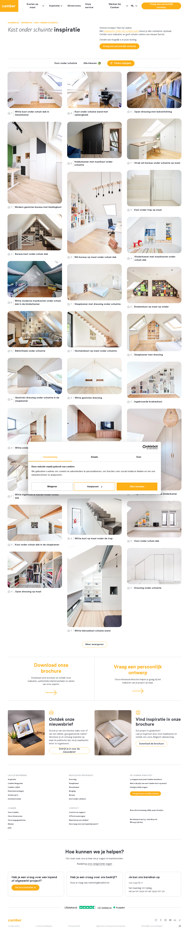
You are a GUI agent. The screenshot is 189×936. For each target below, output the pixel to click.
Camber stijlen (14, 787)
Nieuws (11, 824)
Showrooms (74, 6)
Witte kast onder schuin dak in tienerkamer (32, 113)
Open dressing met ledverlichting (153, 112)
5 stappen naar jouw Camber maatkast (146, 779)
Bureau (72, 795)
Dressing (72, 779)
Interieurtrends (14, 799)
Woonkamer (74, 787)
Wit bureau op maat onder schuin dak (95, 257)
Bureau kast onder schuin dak (31, 254)
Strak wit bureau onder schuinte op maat (157, 163)
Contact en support (77, 812)
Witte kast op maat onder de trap (94, 538)
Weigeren (52, 486)
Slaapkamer (74, 783)
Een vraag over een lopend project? (83, 824)
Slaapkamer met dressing (148, 355)
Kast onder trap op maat (148, 210)
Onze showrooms (15, 816)
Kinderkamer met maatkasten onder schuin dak (155, 258)
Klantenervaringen (16, 791)
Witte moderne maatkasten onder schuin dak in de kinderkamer (38, 302)
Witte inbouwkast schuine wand (93, 631)
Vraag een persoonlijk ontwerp (138, 669)
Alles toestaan (137, 486)
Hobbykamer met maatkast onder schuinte (93, 163)
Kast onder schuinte (77, 799)
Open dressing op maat (28, 591)
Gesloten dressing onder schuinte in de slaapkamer (37, 399)
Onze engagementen (17, 820)
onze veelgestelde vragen (99, 863)
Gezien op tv (13, 795)
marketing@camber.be (98, 882)
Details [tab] (94, 457)
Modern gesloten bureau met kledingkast (38, 207)
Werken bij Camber (115, 6)
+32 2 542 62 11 (136, 882)
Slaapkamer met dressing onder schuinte (98, 304)
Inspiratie (54, 6)
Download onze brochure (51, 668)
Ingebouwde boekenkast (148, 401)
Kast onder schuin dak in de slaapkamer (37, 545)
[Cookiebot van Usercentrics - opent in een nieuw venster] (145, 447)
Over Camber (13, 812)
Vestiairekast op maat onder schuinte (96, 351)
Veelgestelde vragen (139, 787)
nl (133, 6)
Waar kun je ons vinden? (78, 820)
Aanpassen (93, 486)
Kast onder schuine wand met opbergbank (91, 113)
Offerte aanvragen (77, 816)
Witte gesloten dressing (89, 398)
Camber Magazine (15, 783)
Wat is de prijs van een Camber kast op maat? (148, 783)
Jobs (10, 828)
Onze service (89, 6)
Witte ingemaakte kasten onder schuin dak (37, 496)
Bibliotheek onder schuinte (30, 351)
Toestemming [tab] (50, 457)
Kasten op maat (32, 6)
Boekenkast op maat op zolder (151, 307)
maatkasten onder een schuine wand (121, 31)
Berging (72, 791)
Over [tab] (138, 457)
